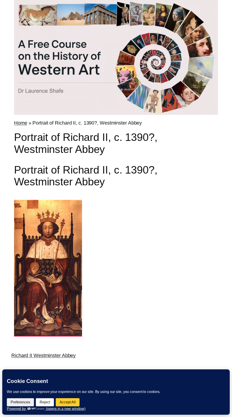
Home (20, 123)
